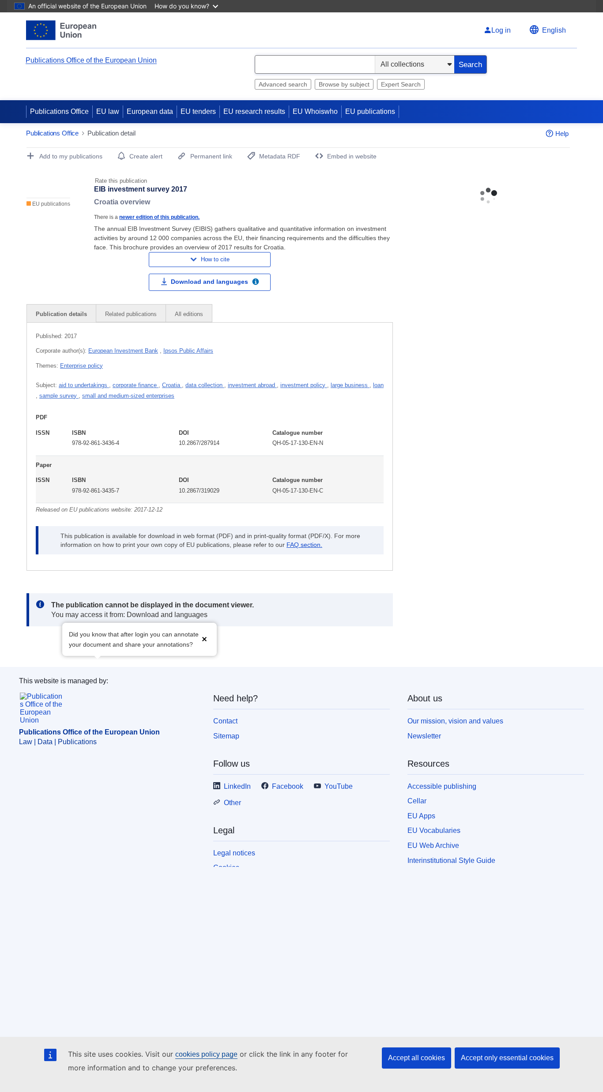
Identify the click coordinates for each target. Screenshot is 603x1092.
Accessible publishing (441, 786)
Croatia (172, 385)
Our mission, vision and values (455, 721)
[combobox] (315, 64)
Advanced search (283, 84)
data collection (204, 385)
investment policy (303, 385)
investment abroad (252, 385)
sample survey (59, 395)
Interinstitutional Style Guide (451, 860)
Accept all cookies (416, 1058)
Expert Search (401, 84)
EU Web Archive (433, 845)
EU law (107, 111)
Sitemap (226, 736)
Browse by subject (344, 84)
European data (150, 111)
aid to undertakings (84, 385)
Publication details (61, 314)
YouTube (338, 786)
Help (562, 133)
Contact (225, 721)
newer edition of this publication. (159, 217)
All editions (189, 314)
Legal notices (234, 853)
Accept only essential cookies (507, 1058)
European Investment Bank (123, 350)
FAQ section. (304, 544)
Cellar (416, 801)
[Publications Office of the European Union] (61, 30)
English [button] (554, 30)
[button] (204, 638)
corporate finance (135, 385)
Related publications (131, 314)
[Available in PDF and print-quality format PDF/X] (255, 282)
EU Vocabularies (433, 830)
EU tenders (198, 111)
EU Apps (421, 816)
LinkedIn (237, 786)
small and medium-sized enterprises (128, 395)
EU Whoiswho (315, 111)
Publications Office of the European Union (91, 60)
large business (350, 385)
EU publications (370, 111)
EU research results (254, 111)
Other (232, 802)
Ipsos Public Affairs (188, 350)
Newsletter (424, 736)
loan (378, 385)
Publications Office (59, 111)
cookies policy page (206, 1054)
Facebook (287, 786)
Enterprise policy (81, 365)
